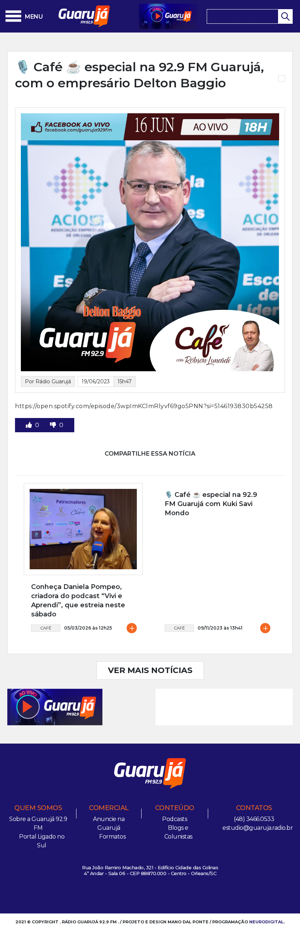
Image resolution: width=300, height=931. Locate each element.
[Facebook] (132, 895)
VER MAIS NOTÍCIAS (150, 670)
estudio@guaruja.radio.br (257, 827)
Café (46, 628)
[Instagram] (120, 895)
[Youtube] (156, 895)
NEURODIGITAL (266, 921)
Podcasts (174, 819)
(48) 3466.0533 (254, 819)
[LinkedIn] (168, 895)
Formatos (112, 836)
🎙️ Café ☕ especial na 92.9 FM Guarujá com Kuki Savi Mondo (211, 504)
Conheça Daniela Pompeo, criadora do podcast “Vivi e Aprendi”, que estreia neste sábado (78, 601)
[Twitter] (144, 895)
